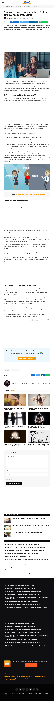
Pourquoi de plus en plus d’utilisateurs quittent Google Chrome (19, 585)
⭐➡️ (27, 358)
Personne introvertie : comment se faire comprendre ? (14, 427)
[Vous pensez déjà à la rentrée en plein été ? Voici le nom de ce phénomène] (7, 520)
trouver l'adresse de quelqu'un (23, 678)
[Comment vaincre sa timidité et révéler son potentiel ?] (15, 400)
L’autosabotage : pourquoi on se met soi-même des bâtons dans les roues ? (22, 567)
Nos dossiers (7, 676)
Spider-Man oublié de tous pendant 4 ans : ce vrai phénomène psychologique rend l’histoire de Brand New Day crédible (26, 560)
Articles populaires (28, 693)
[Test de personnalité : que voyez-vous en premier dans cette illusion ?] (15, 436)
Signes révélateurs (15, 370)
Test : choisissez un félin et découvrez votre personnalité (18, 564)
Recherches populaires (37, 693)
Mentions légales (45, 693)
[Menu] (3, 2)
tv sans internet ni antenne (36, 678)
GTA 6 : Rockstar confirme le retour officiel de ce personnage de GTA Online (22, 604)
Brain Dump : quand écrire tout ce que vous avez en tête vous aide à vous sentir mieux (30, 526)
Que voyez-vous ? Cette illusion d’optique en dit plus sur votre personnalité (38, 445)
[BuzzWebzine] (27, 2)
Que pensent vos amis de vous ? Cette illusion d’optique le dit (19, 573)
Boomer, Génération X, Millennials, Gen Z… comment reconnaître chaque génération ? (24, 550)
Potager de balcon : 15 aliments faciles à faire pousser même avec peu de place (23, 591)
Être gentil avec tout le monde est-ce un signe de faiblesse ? (19, 570)
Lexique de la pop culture (16, 676)
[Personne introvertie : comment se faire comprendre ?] (15, 418)
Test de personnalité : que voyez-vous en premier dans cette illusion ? (14, 445)
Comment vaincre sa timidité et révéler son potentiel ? (14, 409)
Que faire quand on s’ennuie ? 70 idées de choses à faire (18, 556)
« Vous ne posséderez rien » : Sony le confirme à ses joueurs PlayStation (21, 601)
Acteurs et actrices (42, 676)
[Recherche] (51, 2)
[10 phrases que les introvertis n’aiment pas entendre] (39, 400)
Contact (5, 694)
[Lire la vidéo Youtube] (28, 177)
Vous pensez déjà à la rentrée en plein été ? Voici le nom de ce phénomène (29, 518)
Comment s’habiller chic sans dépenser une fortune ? (17, 615)
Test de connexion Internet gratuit (30, 676)
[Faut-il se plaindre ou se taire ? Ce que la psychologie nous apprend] (7, 534)
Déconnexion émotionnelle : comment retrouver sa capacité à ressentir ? (21, 553)
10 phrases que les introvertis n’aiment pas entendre (30, 194)
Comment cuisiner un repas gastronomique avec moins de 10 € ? (20, 588)
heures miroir (12, 679)
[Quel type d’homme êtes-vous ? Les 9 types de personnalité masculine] (39, 418)
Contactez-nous (31, 665)
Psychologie (12, 6)
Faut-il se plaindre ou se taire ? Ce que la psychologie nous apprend (27, 532)
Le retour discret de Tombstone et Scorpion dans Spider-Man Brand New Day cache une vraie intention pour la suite (26, 598)
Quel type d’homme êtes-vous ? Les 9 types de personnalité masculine (37, 427)
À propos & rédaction (20, 693)
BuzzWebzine (6, 6)
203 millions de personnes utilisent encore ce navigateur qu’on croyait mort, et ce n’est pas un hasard (26, 608)
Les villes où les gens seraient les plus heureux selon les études (19, 612)
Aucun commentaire (30, 18)
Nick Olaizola (10, 18)
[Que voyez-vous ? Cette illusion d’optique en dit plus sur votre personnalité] (39, 436)
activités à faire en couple (9, 678)
